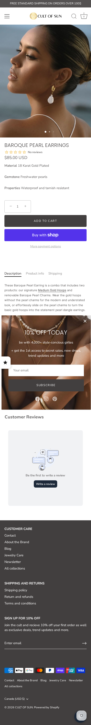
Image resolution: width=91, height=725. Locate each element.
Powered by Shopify (46, 707)
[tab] (12, 275)
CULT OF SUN (24, 707)
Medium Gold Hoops (52, 290)
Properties (12, 188)
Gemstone (12, 177)
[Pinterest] (55, 398)
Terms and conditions (20, 603)
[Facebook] (37, 398)
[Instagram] (46, 398)
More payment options (45, 246)
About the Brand (16, 542)
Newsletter (12, 562)
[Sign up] (84, 643)
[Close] (85, 321)
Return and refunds (18, 597)
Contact (10, 535)
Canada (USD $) (14, 699)
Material (10, 166)
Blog (7, 548)
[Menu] (7, 16)
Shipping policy (15, 590)
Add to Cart (45, 221)
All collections (14, 568)
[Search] (74, 17)
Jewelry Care (13, 555)
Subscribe (46, 385)
